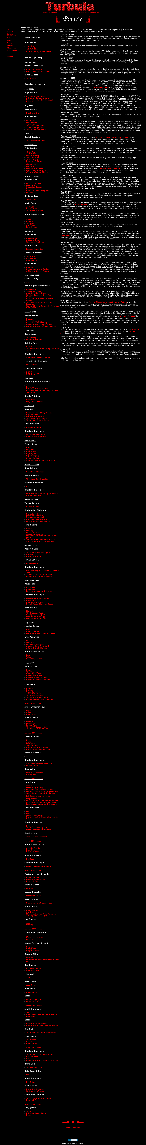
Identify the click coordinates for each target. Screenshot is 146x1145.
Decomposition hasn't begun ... (41, 699)
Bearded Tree (32, 1100)
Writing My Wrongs (35, 1091)
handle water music (35, 938)
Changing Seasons (35, 187)
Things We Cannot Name (37, 420)
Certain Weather (33, 848)
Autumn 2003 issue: (34, 929)
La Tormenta (32, 563)
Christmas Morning (35, 472)
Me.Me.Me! (31, 165)
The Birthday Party (35, 613)
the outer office (33, 514)
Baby (28, 670)
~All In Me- (31, 154)
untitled (29, 888)
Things (29, 1111)
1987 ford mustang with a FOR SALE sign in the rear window (40, 540)
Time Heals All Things (36, 418)
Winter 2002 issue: (33, 1104)
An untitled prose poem (37, 747)
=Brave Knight (33, 157)
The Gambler (32, 672)
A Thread (30, 978)
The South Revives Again (38, 553)
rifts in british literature (37, 648)
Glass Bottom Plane (35, 879)
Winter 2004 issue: (33, 703)
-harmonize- (31, 124)
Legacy (29, 189)
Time (28, 163)
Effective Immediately (36, 1113)
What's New (11, 48)
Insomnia (30, 192)
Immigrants (31, 744)
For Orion (30, 1082)
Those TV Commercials (37, 727)
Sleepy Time (32, 949)
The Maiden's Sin (34, 1067)
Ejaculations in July (35, 96)
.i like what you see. (35, 128)
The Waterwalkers (34, 696)
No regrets (31, 775)
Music (9, 40)
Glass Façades (33, 692)
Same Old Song (33, 459)
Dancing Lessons (34, 69)
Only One (30, 400)
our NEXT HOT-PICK (35, 435)
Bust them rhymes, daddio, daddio (42, 1025)
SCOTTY (30, 282)
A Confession (32, 455)
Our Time (30, 225)
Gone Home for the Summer (39, 71)
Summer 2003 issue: (34, 1005)
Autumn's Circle (33, 694)
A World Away (32, 970)
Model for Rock (33, 896)
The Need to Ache (34, 211)
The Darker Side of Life (37, 729)
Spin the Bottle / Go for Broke (40, 460)
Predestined (31, 992)
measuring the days (35, 788)
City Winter (31, 714)
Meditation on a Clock (36, 618)
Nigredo (30, 319)
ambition (30, 642)
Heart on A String (34, 161)
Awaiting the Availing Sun (38, 749)
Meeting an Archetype (36, 617)
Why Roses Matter (34, 402)
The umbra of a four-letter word (41, 1033)
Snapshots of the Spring (37, 269)
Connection (31, 260)
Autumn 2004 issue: (34, 733)
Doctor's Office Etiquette (38, 191)
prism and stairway (35, 516)
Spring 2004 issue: (33, 841)
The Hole (30, 223)
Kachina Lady (32, 877)
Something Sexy (33, 291)
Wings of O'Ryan (34, 339)
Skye (28, 740)
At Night (30, 207)
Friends (29, 721)
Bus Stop (30, 850)
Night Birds (31, 1043)
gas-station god (33, 427)
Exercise (30, 387)
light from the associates (38, 521)
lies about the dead (35, 644)
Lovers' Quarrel (33, 183)
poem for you (32, 532)
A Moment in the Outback (38, 271)
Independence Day (34, 249)
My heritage (31, 365)
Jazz (28, 923)
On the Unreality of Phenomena (41, 326)
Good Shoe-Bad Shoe (36, 170)
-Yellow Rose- (32, 50)
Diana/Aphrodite (33, 674)
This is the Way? (34, 159)
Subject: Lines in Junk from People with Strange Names (39, 575)
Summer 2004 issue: (34, 779)
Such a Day (31, 209)
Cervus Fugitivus (34, 321)
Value (28, 657)
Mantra (29, 611)
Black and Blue (33, 113)
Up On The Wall (33, 556)
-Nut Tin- (30, 46)
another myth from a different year (42, 791)
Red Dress (31, 451)
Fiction (10, 38)
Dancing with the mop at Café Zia (42, 1060)
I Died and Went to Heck (37, 389)
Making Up (31, 185)
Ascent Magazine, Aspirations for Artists (108, 302)
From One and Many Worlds (39, 413)
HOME (29, 372)
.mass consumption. (35, 126)
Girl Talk (30, 448)
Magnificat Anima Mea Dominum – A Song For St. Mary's (42, 915)
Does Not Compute (35, 1089)
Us (27, 486)
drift (28, 813)
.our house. (31, 122)
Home (9, 29)
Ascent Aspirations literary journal (112, 138)
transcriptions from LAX (37, 646)
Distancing (31, 589)
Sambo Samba (32, 507)
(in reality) (31, 258)
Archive (10, 56)
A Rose (29, 554)
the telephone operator (37, 519)
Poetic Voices (81, 204)
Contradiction (32, 632)
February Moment (34, 852)
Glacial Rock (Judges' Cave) (39, 325)
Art (27, 1058)
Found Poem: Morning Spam (39, 604)
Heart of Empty (33, 881)
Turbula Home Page (73, 1127)
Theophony (31, 338)
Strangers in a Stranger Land (40, 903)
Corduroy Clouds (34, 659)
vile (28, 811)
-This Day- (31, 152)
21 (27, 756)
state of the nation (35, 815)
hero (28, 655)
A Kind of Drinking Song (37, 98)
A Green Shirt (32, 457)
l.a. (27, 641)
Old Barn (30, 912)
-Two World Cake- (34, 168)
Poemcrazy (31, 289)
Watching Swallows (35, 242)
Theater (10, 45)
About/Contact (13, 50)
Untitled (30, 690)
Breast (29, 1115)
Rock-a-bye (31, 600)
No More (30, 859)
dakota (29, 528)
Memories (30, 723)
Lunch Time (31, 725)
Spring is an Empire (35, 615)
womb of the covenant (36, 837)
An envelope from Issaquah (39, 764)
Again (29, 712)
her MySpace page (100, 87)
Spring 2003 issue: (33, 1047)
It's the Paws (32, 1057)
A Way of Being (33, 240)
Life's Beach (32, 1001)
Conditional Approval (36, 436)
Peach (29, 1042)
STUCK (29, 347)
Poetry (9, 43)
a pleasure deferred (35, 518)
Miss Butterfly (32, 156)
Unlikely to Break (34, 676)
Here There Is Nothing (36, 323)
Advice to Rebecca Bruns (38, 679)
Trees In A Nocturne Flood (38, 1098)
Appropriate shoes (35, 602)
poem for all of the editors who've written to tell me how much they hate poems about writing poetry (42, 802)
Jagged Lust (32, 746)
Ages (28, 220)
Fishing (29, 925)
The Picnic (31, 1040)
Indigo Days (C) (33, 999)
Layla (28, 711)
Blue (28, 630)
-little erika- (31, 48)
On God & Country (35, 416)
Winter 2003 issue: (33, 870)
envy (28, 936)
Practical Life (32, 238)
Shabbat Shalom (33, 969)
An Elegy (30, 742)
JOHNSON (31, 200)
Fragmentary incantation (37, 598)
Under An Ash (32, 910)
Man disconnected (34, 773)
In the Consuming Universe (39, 591)
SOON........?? (32, 374)
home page (65, 235)
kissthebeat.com (127, 317)
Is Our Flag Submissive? (37, 1023)
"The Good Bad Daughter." (110, 168)
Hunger (29, 267)
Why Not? (30, 449)
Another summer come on (38, 358)
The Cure (30, 256)
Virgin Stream (32, 951)
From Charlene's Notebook (38, 830)
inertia (29, 786)
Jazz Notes (31, 985)
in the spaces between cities (39, 789)
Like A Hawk (32, 167)
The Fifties (31, 78)
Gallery (10, 31)
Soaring (29, 947)
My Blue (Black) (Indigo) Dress (40, 633)
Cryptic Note (32, 415)
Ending (29, 221)
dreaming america (34, 534)
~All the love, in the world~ (39, 52)
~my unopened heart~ (36, 129)
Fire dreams (31, 227)
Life (28, 1075)
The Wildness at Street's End (39, 1055)
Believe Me (31, 453)
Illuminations (32, 765)
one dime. (30, 120)
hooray (29, 940)
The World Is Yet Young (37, 697)
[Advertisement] (73, 1135)
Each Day (30, 587)
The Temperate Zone (35, 141)
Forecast (30, 826)
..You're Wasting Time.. (37, 172)
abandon (30, 530)
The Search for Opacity (37, 828)
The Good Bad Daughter (37, 479)
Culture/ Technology (11, 34)
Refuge (29, 688)
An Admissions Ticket (36, 293)
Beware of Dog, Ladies (37, 677)
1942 (28, 1013)
